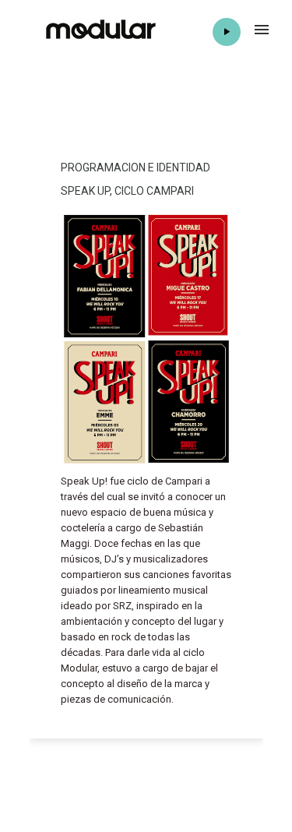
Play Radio (227, 32)
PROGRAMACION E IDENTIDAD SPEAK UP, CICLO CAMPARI (135, 179)
